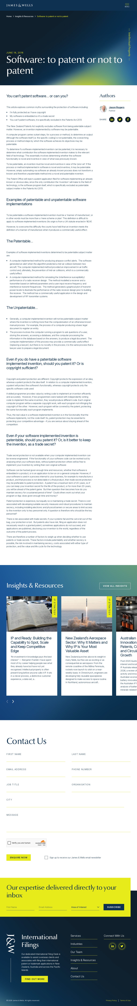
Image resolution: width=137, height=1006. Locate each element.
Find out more (35, 979)
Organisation (81, 784)
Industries (76, 943)
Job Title (12, 784)
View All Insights (115, 586)
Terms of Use (125, 1000)
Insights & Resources (24, 16)
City (9, 800)
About (74, 968)
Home (9, 16)
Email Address (16, 769)
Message (12, 815)
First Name (14, 754)
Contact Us (77, 976)
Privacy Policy (111, 1000)
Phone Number (82, 769)
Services (76, 935)
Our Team (76, 952)
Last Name (79, 754)
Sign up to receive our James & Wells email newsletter (75, 857)
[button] (13, 701)
